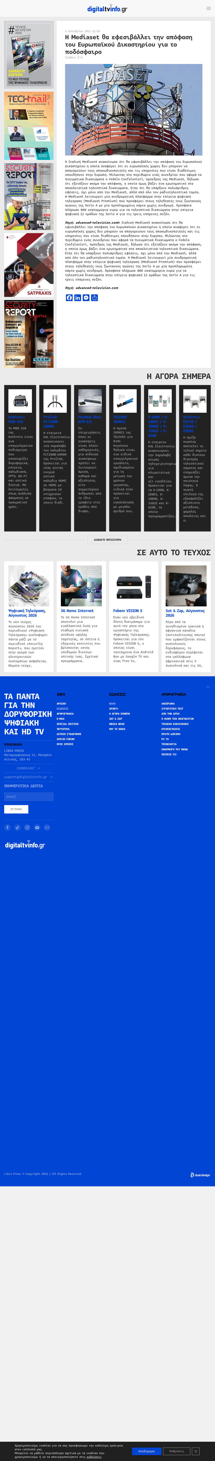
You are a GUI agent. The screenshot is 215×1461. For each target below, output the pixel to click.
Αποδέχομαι (146, 1451)
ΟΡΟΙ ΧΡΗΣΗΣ (65, 744)
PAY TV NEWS (117, 729)
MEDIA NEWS (117, 724)
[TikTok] (17, 827)
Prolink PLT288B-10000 (51, 421)
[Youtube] (37, 827)
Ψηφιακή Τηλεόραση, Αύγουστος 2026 (27, 613)
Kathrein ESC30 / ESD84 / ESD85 (191, 424)
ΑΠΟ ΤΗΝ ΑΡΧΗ (170, 714)
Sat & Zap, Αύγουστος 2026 (185, 613)
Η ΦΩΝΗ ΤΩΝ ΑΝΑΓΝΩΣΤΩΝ (177, 719)
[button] (209, 8)
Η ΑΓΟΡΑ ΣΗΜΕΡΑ (119, 714)
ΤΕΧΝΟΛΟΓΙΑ (168, 744)
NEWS (112, 704)
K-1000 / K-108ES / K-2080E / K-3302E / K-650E (158, 426)
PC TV (165, 739)
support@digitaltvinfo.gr (25, 777)
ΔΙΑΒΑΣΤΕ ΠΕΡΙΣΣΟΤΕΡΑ (107, 540)
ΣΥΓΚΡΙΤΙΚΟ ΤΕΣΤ (172, 709)
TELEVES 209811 (120, 419)
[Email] (47, 827)
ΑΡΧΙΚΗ (61, 704)
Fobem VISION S (127, 611)
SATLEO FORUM (66, 739)
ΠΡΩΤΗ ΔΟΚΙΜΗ (170, 734)
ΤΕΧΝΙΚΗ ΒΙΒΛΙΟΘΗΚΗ (174, 724)
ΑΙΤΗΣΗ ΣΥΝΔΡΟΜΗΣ (69, 734)
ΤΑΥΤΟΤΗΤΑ (63, 729)
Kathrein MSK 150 (16, 419)
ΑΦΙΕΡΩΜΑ (167, 704)
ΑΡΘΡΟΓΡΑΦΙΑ (65, 714)
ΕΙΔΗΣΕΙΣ (62, 709)
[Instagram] (27, 827)
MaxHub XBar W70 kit (89, 419)
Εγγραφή (16, 809)
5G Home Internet (77, 611)
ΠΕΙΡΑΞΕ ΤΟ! (169, 754)
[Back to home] (107, 8)
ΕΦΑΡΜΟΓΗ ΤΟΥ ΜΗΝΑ (174, 749)
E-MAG (60, 719)
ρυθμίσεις (94, 1457)
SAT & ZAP (115, 719)
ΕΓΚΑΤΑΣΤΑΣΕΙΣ (170, 729)
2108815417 (26, 768)
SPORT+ (113, 709)
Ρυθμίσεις (176, 1451)
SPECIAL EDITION (68, 724)
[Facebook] (7, 827)
